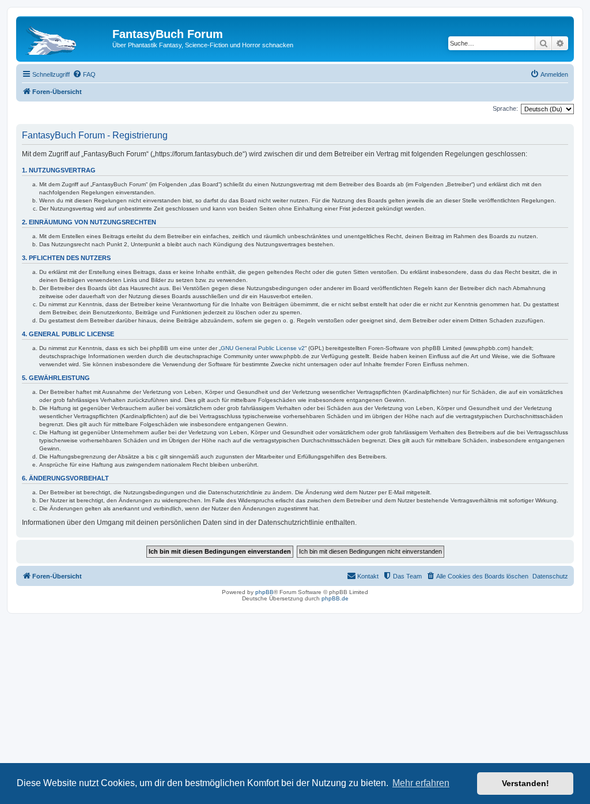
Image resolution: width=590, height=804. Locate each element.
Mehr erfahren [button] (420, 783)
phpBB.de (335, 598)
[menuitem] (84, 74)
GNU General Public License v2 (263, 348)
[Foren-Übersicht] (65, 37)
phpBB (264, 592)
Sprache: (505, 108)
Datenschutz (550, 576)
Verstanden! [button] (525, 783)
